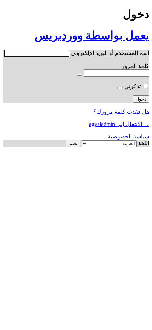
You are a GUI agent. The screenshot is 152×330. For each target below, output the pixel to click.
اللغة (143, 143)
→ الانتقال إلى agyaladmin (119, 124)
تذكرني (132, 86)
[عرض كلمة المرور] (79, 75)
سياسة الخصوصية (128, 136)
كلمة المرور (135, 66)
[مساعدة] (120, 88)
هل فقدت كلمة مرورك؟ (121, 112)
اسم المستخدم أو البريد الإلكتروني (110, 53)
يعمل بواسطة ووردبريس (92, 35)
